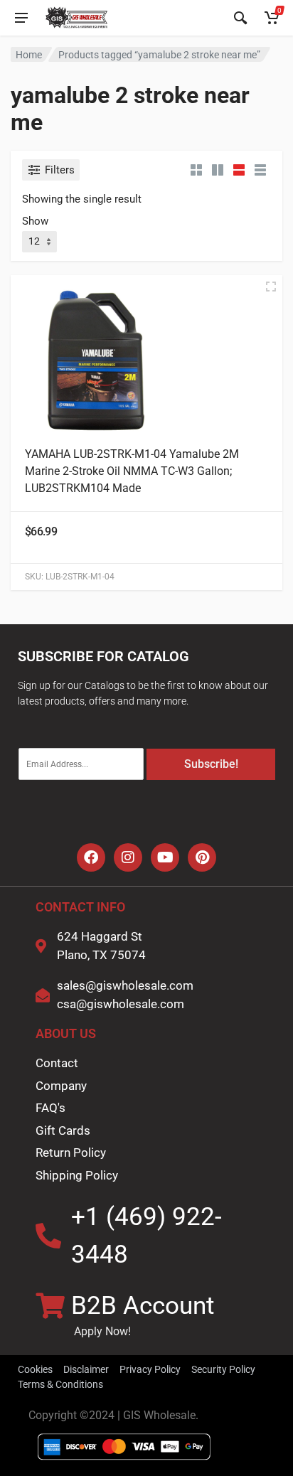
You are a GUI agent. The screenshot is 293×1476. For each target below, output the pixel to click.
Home (29, 54)
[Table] (260, 170)
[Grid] (196, 170)
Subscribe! (211, 764)
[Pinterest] (202, 857)
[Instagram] (128, 857)
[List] (239, 170)
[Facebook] (91, 857)
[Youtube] (165, 857)
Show (35, 221)
